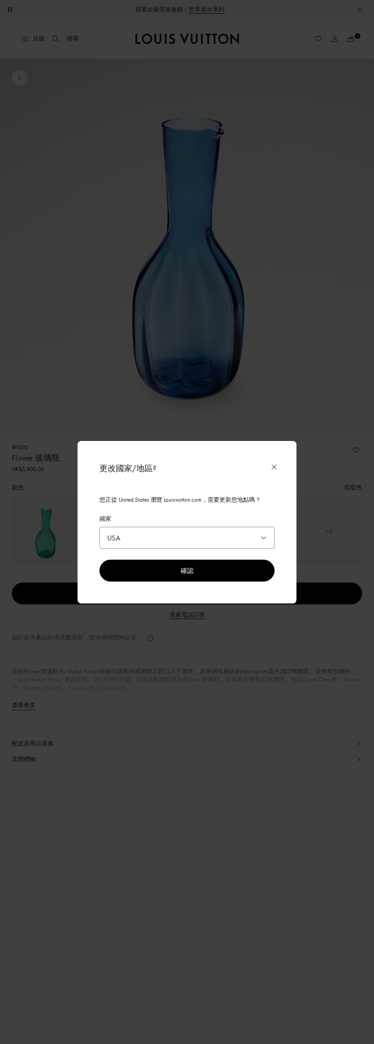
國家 (105, 518)
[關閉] (274, 467)
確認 (187, 570)
